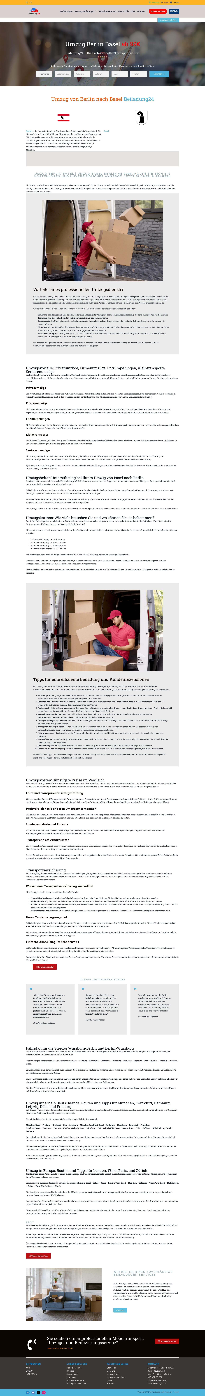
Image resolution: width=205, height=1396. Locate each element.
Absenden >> (159, 74)
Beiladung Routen (107, 11)
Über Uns (130, 11)
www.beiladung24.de (156, 1383)
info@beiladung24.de (156, 1380)
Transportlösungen (84, 11)
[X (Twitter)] (38, 1392)
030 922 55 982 (154, 1377)
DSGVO (29, 1371)
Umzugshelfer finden (75, 1380)
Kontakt (141, 11)
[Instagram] (44, 1392)
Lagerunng (71, 1377)
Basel (106, 131)
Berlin (28, 131)
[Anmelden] (27, 2)
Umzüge (70, 1371)
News (121, 11)
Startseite (111, 1368)
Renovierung (72, 1374)
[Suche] (31, 2)
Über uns (111, 1371)
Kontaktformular (158, 11)
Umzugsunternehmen (116, 1377)
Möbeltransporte (74, 1368)
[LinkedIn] (28, 1392)
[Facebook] (33, 1392)
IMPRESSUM (31, 1374)
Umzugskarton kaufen (76, 1383)
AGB (28, 1368)
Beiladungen (66, 11)
